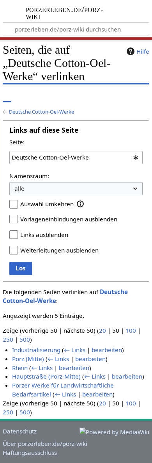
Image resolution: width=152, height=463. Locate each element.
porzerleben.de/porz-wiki (65, 13)
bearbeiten (107, 350)
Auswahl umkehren (47, 204)
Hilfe (142, 51)
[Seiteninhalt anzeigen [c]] (7, 96)
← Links (74, 350)
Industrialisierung (36, 350)
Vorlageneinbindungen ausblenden (68, 219)
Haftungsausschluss (30, 452)
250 (8, 339)
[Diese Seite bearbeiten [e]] (110, 96)
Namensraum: (29, 176)
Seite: (17, 142)
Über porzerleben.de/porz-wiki (45, 443)
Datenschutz (20, 431)
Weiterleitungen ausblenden (59, 250)
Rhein (20, 368)
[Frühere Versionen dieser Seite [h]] (124, 96)
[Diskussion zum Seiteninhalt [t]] (24, 96)
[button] (80, 204)
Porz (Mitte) (28, 359)
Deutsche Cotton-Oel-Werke (41, 111)
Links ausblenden (44, 235)
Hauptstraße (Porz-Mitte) (46, 376)
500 (24, 339)
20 (102, 330)
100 (130, 330)
